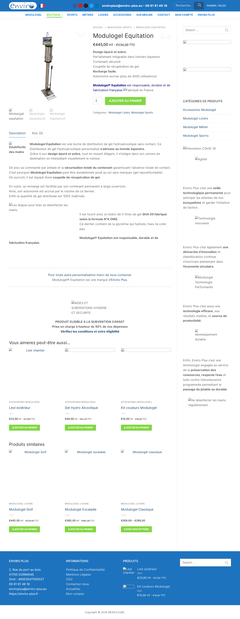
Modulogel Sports (119, 27)
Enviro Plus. (119, 280)
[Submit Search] (199, 6)
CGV (69, 579)
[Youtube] (80, 6)
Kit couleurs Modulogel (139, 408)
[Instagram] (86, 6)
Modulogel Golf (21, 509)
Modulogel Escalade (80, 509)
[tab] (17, 133)
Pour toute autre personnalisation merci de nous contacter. (90, 275)
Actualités (73, 589)
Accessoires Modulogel (24, 402)
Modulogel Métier (195, 127)
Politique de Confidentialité (85, 569)
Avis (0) (37, 133)
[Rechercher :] (207, 30)
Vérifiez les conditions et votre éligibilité (90, 331)
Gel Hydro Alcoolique (81, 408)
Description (17, 133)
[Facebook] (75, 6)
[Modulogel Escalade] (169, 37)
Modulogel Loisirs (119, 112)
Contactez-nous (77, 584)
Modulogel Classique (137, 509)
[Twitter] (91, 6)
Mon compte (75, 594)
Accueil (98, 27)
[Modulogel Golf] (162, 37)
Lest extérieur (19, 408)
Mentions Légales (78, 574)
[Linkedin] (97, 6)
